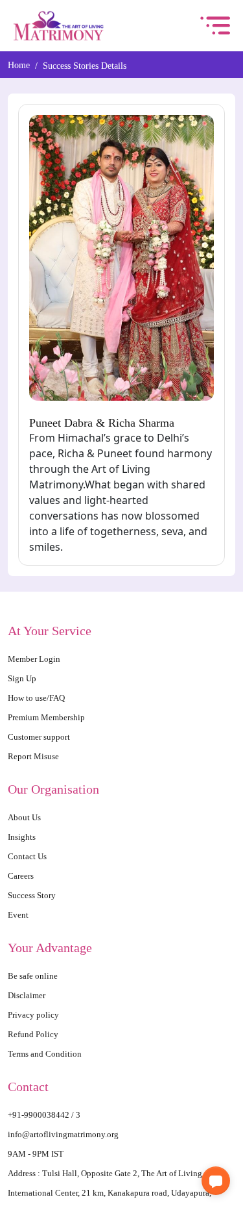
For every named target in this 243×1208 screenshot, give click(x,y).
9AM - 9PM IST (38, 1154)
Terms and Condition (46, 1054)
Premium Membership (48, 717)
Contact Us (28, 856)
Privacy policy (34, 1015)
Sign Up (23, 678)
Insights (22, 837)
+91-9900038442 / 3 (45, 1115)
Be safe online (34, 976)
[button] (216, 1180)
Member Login (35, 659)
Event (18, 915)
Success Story (33, 895)
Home (19, 65)
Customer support (40, 737)
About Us (25, 817)
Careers (21, 876)
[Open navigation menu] (215, 25)
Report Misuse (34, 756)
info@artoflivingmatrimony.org (66, 1134)
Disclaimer (27, 995)
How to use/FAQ (38, 698)
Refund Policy (34, 1034)
